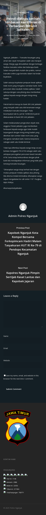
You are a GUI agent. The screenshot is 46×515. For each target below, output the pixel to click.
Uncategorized (23, 12)
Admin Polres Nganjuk (17, 35)
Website (6, 360)
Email (6, 348)
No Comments (23, 38)
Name (6, 336)
